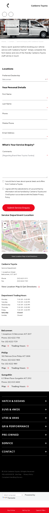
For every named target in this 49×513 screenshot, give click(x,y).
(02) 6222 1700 (14, 337)
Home (4, 41)
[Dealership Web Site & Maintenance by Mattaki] (7, 482)
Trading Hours (18, 345)
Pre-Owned (10, 434)
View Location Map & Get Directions (24, 256)
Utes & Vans (10, 417)
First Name (6, 94)
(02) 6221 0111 (22, 278)
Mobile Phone (8, 123)
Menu (45, 13)
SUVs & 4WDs (11, 409)
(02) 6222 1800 (14, 360)
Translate (11, 498)
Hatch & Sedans (13, 401)
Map (4, 345)
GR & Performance (15, 426)
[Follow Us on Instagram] (7, 463)
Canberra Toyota (39, 5)
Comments (7, 151)
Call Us (4, 13)
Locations (11, 13)
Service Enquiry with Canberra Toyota (30, 41)
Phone (5, 113)
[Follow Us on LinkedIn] (12, 463)
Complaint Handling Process (12, 477)
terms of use (29, 189)
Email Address (8, 132)
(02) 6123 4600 (14, 382)
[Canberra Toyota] (6, 5)
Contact (11, 41)
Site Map (18, 474)
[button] (24, 233)
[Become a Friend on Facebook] (3, 463)
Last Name (6, 103)
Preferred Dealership (11, 75)
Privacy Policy (28, 474)
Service (7, 443)
